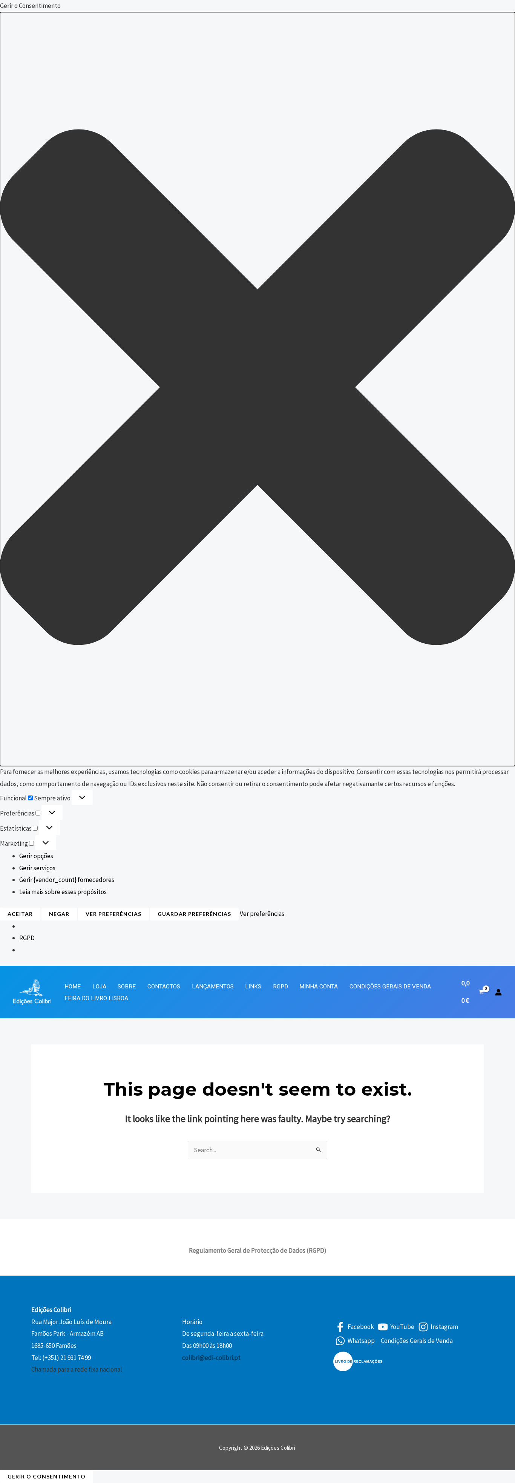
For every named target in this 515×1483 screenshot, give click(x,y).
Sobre (127, 986)
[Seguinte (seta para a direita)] (502, 741)
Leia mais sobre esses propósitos (63, 892)
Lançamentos (213, 986)
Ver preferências (113, 914)
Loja (99, 986)
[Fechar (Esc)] (506, 8)
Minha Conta (318, 986)
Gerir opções (36, 856)
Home (72, 986)
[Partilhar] (490, 8)
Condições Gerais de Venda (390, 986)
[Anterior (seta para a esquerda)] (13, 741)
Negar (59, 914)
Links (253, 986)
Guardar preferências (194, 914)
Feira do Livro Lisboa (96, 998)
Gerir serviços (37, 868)
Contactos (163, 986)
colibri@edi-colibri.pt (211, 1358)
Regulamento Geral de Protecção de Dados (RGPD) (257, 1250)
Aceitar (20, 914)
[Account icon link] (498, 992)
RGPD (27, 938)
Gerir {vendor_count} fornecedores (66, 880)
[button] (257, 389)
